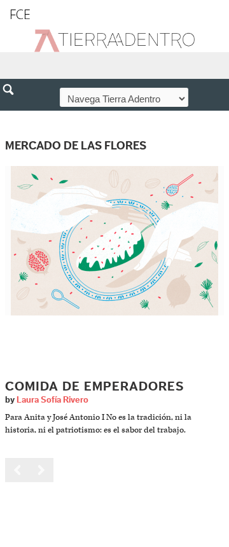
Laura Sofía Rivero (52, 400)
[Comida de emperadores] (114, 240)
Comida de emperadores (94, 386)
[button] (12, 117)
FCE (20, 14)
